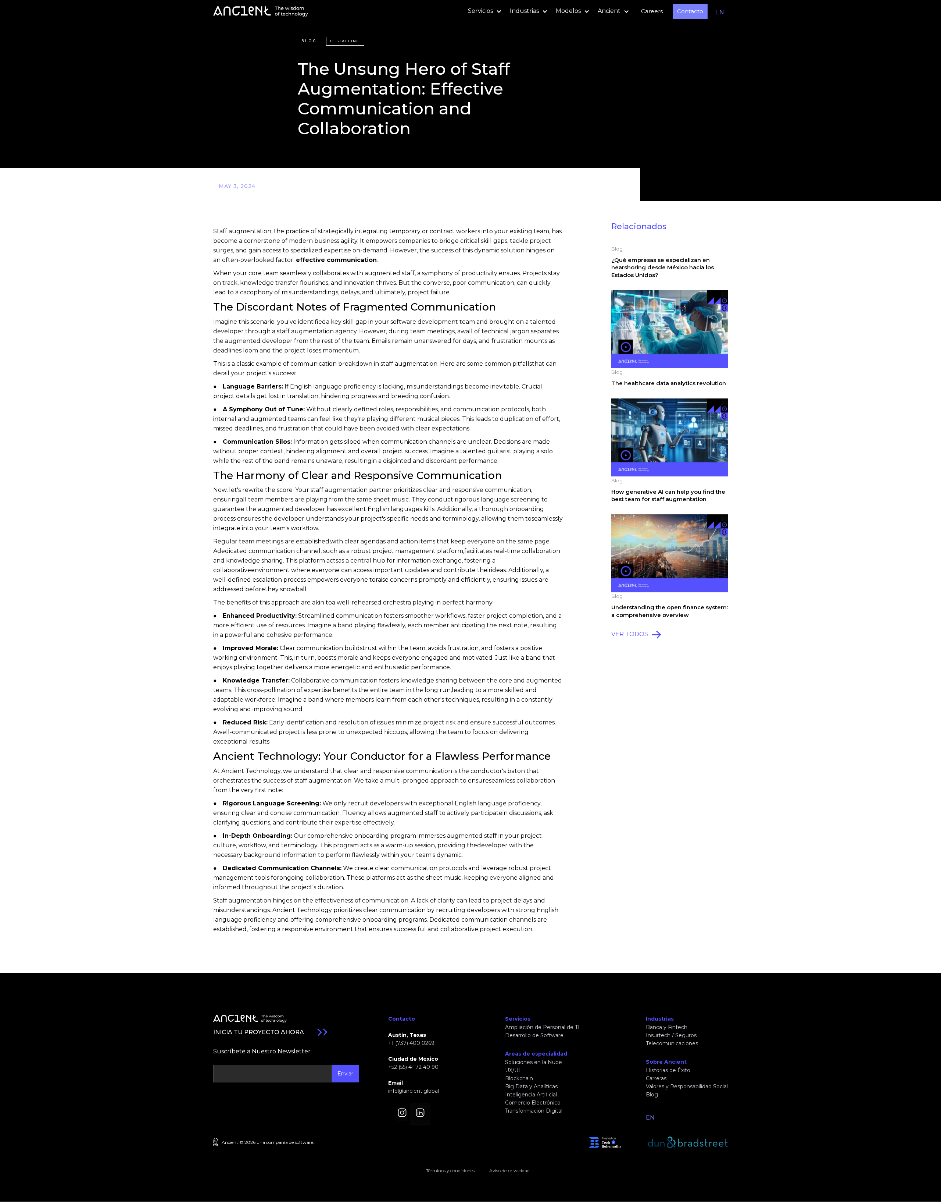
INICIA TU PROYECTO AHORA (258, 1032)
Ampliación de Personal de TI (542, 1027)
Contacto (690, 11)
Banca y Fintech (666, 1027)
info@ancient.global (413, 1091)
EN (719, 12)
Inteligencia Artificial (531, 1094)
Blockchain (519, 1078)
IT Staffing (345, 41)
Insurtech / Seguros (671, 1035)
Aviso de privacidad (509, 1170)
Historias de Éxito (668, 1070)
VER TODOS (629, 634)
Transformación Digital (533, 1110)
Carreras (656, 1078)
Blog (309, 41)
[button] (483, 11)
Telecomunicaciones (672, 1043)
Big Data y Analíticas (531, 1086)
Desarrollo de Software (534, 1035)
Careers (652, 11)
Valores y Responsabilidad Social (687, 1086)
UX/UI (512, 1070)
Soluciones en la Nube (533, 1062)
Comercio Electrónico (533, 1102)
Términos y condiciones (450, 1170)
